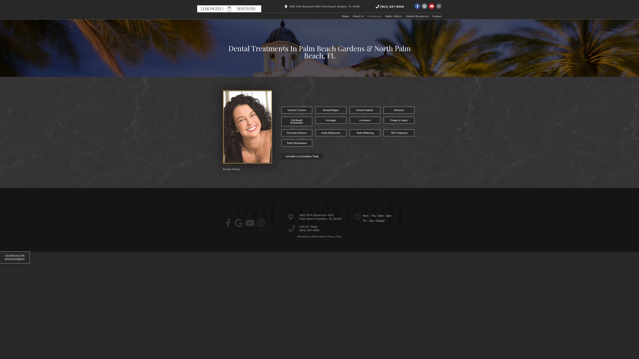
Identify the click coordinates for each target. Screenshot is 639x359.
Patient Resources (417, 16)
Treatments (374, 16)
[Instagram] (439, 6)
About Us (358, 16)
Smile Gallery (393, 16)
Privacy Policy (334, 236)
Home (345, 16)
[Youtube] (431, 6)
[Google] (424, 6)
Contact (437, 16)
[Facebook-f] (417, 6)
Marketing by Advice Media (311, 236)
